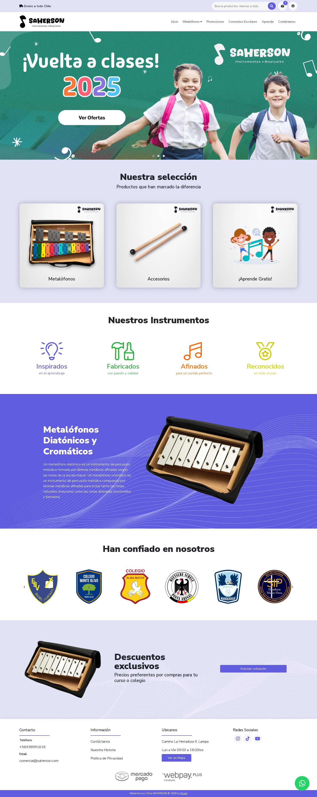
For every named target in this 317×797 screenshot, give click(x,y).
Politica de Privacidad (107, 758)
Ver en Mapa (176, 758)
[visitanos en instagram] (237, 738)
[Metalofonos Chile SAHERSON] (42, 21)
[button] (153, 156)
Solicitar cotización (253, 669)
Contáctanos (286, 22)
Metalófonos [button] (191, 22)
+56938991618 (32, 746)
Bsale (184, 793)
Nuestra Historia (103, 749)
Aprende (268, 22)
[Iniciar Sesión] (293, 6)
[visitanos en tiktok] (247, 738)
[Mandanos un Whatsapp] (302, 783)
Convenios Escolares (243, 22)
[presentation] (5, 95)
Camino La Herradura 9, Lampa (185, 741)
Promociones (215, 22)
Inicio (174, 22)
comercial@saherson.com (38, 760)
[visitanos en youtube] (257, 738)
